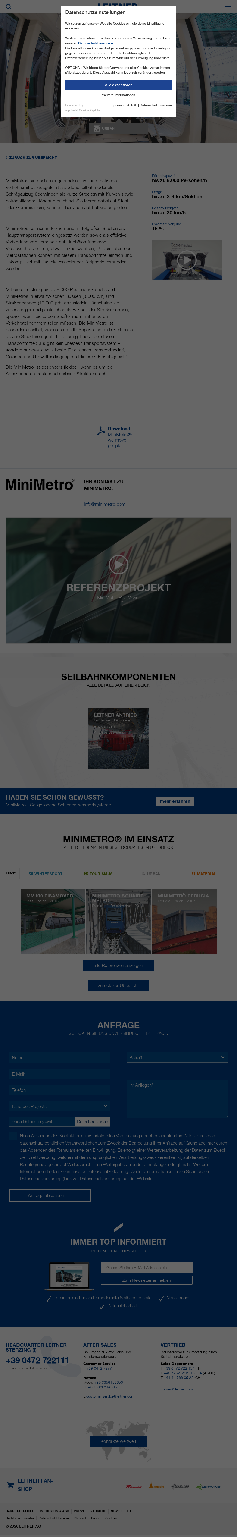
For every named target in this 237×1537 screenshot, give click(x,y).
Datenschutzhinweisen (95, 43)
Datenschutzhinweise (156, 105)
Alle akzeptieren (118, 85)
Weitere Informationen (118, 95)
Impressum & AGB (123, 105)
